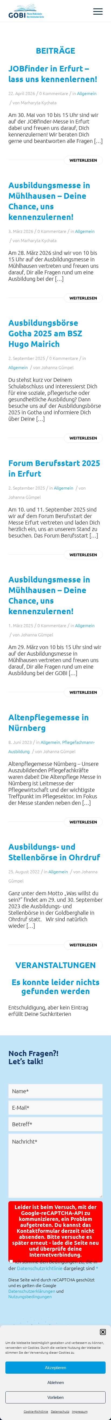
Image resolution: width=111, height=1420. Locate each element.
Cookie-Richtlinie (36, 1411)
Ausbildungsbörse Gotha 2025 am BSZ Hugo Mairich (45, 333)
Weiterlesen (83, 160)
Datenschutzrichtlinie (40, 1268)
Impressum (80, 1411)
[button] (103, 1332)
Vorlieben (55, 1397)
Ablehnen (55, 1382)
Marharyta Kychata (39, 102)
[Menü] (95, 11)
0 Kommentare (53, 93)
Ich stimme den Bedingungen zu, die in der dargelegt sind (53, 1264)
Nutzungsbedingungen (30, 1296)
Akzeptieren (55, 1367)
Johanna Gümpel (57, 367)
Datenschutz (60, 1411)
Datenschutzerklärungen (31, 1291)
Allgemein (86, 93)
